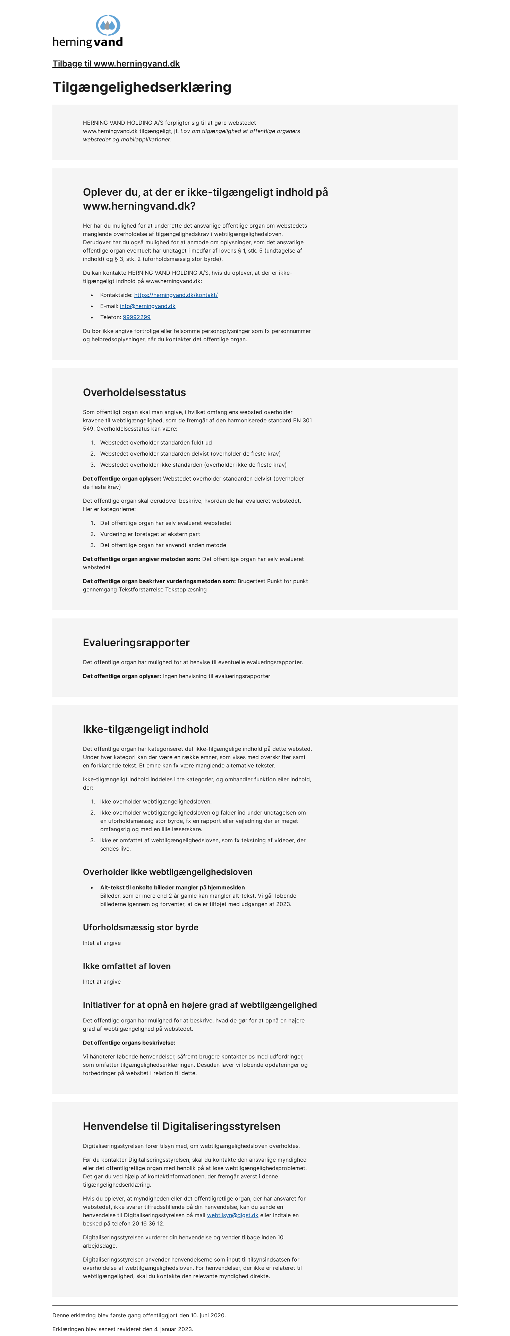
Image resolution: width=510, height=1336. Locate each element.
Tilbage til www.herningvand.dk (116, 64)
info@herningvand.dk (148, 305)
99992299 (137, 317)
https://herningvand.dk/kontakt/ (176, 294)
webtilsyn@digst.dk (232, 1215)
